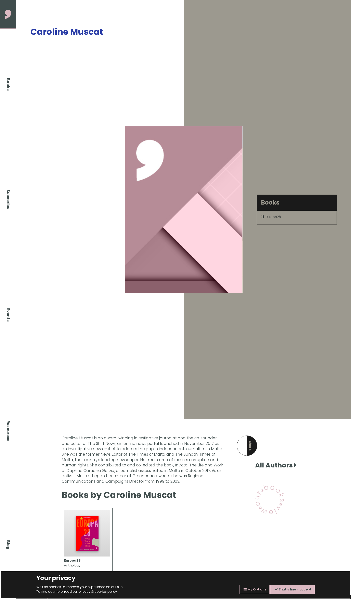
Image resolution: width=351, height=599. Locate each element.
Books (8, 84)
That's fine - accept (294, 589)
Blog (8, 545)
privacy (84, 591)
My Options (256, 589)
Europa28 (273, 217)
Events (8, 315)
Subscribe (8, 199)
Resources (8, 430)
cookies (100, 591)
